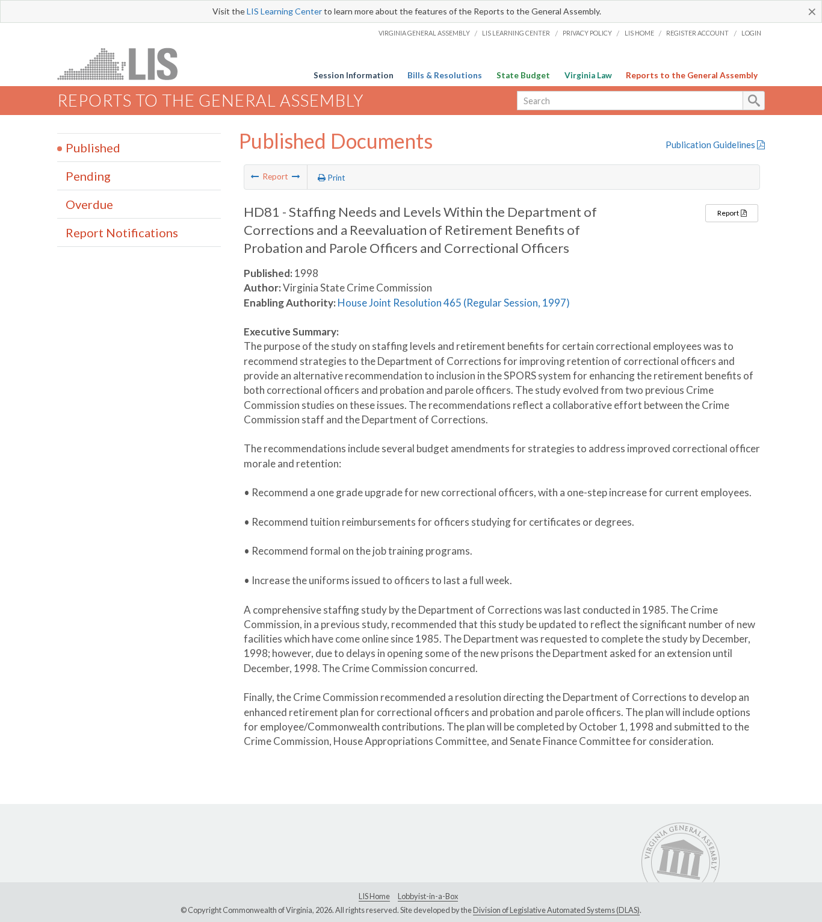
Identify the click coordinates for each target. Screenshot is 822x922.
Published (93, 147)
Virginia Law (588, 75)
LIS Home (639, 33)
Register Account (697, 33)
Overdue (89, 204)
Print (335, 177)
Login (751, 33)
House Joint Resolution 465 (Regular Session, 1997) (454, 302)
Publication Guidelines (711, 144)
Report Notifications (122, 232)
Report (728, 212)
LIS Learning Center (284, 11)
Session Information (354, 75)
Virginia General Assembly (424, 33)
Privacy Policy (587, 33)
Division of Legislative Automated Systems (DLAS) (556, 910)
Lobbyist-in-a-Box (428, 896)
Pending (88, 176)
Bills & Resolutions (444, 75)
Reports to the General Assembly (692, 75)
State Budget (523, 75)
